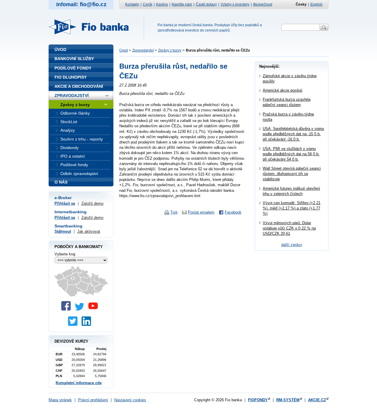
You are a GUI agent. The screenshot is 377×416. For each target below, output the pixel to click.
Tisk (174, 212)
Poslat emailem (201, 212)
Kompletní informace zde (79, 383)
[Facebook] (67, 309)
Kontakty (132, 4)
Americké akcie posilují (282, 90)
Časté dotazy (206, 4)
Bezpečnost (262, 4)
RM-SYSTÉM (288, 400)
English (316, 4)
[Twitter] (81, 309)
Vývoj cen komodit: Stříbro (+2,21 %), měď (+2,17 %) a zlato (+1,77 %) (291, 208)
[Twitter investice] (74, 324)
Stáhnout (62, 231)
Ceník (147, 4)
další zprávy (291, 244)
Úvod (123, 50)
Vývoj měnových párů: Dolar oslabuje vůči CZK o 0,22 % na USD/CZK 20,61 (289, 228)
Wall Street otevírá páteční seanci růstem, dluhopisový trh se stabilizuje (292, 173)
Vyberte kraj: (65, 254)
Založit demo (92, 203)
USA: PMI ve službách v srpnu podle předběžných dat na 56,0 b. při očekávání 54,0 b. (291, 153)
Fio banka (92, 27)
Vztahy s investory (235, 4)
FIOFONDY (258, 400)
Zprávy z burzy (169, 50)
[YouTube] (94, 309)
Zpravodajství (143, 50)
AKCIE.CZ (317, 400)
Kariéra (162, 4)
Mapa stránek (60, 400)
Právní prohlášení (93, 400)
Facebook (233, 212)
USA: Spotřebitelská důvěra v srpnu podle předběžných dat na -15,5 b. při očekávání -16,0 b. (293, 133)
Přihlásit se (64, 203)
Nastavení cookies (130, 400)
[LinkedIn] (88, 324)
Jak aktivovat (88, 231)
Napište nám (182, 4)
